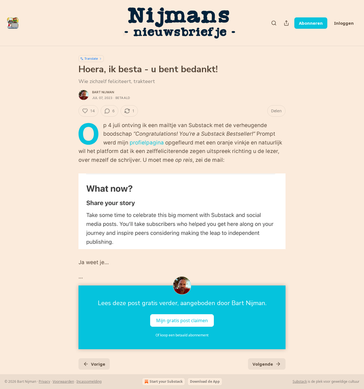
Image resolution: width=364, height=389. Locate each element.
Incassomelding (89, 381)
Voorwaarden (63, 381)
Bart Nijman (103, 92)
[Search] (274, 23)
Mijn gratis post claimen (182, 320)
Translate (91, 58)
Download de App (205, 381)
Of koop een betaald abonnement (182, 335)
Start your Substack (166, 381)
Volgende (263, 364)
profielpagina (147, 142)
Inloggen (344, 23)
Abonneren (311, 23)
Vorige (98, 364)
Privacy (44, 381)
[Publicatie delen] (286, 23)
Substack (300, 381)
